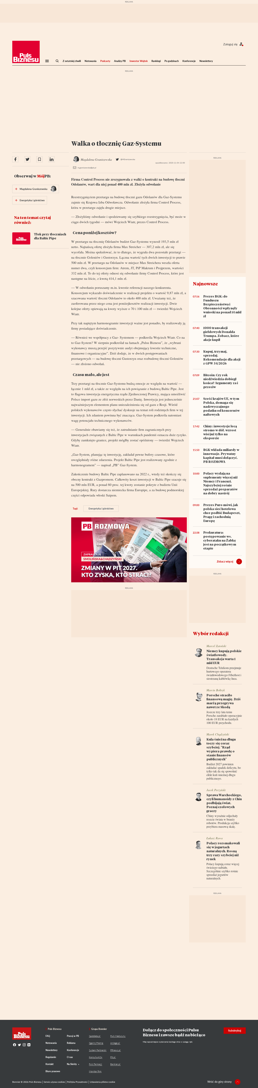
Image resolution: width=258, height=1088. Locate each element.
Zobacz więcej (225, 561)
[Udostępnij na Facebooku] (15, 159)
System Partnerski (97, 1050)
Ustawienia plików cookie (102, 1081)
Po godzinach (172, 60)
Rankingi (156, 60)
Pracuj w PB (73, 1036)
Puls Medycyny (117, 1036)
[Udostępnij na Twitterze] (27, 159)
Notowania (91, 60)
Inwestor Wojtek (139, 60)
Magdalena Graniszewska (33, 188)
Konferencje (189, 60)
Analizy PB (120, 60)
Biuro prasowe (53, 1071)
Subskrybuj (234, 1030)
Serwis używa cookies (54, 1081)
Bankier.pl (115, 1064)
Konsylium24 (95, 1057)
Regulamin (51, 1057)
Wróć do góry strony (219, 1081)
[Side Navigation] (47, 61)
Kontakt (49, 1064)
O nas (70, 1057)
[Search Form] (57, 61)
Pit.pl (112, 1057)
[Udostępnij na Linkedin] (52, 159)
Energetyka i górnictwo (101, 508)
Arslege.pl (115, 1043)
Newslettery (206, 60)
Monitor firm (95, 1071)
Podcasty (105, 60)
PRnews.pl (115, 1050)
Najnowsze (205, 284)
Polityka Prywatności (77, 1081)
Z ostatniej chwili (72, 60)
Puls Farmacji (95, 1064)
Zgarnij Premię (96, 1043)
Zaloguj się (230, 44)
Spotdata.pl (94, 1036)
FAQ (48, 1036)
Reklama (71, 1043)
